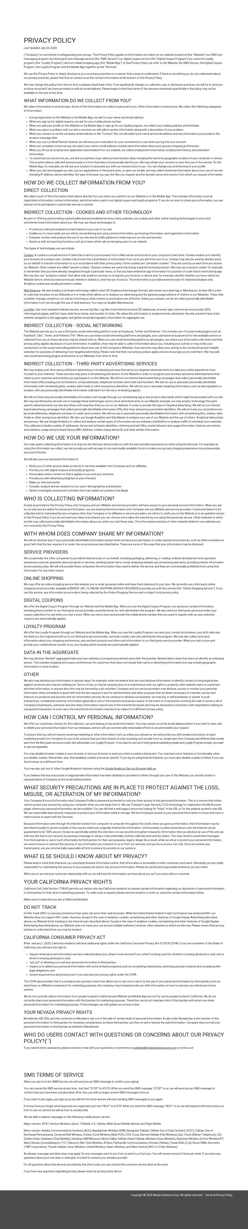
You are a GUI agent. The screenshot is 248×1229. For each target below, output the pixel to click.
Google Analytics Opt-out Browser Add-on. (131, 768)
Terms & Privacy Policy (218, 1195)
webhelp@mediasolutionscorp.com (155, 1047)
